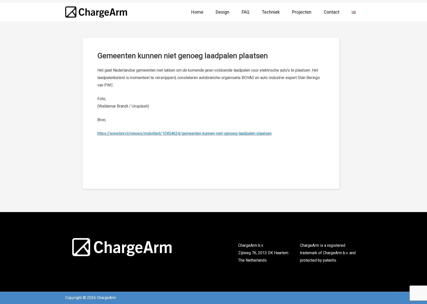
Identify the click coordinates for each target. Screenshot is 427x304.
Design (222, 12)
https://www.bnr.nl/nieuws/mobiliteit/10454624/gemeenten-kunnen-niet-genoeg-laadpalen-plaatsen (184, 133)
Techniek (271, 12)
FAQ (245, 12)
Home (197, 12)
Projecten (301, 12)
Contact (331, 12)
